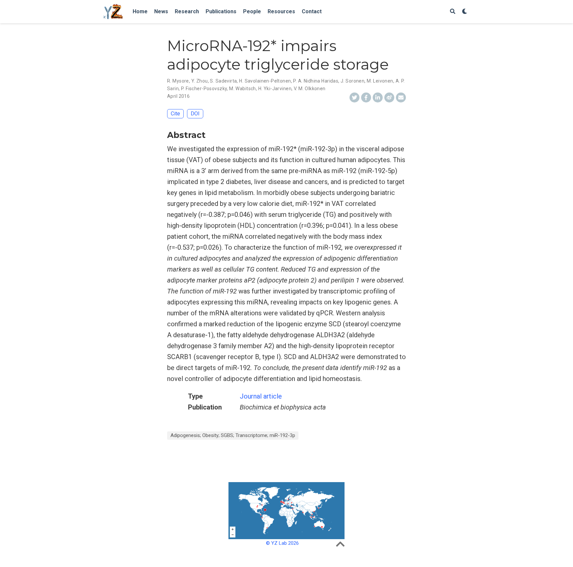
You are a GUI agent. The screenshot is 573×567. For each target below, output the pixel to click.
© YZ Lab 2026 (282, 543)
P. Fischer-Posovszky (204, 88)
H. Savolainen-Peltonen (265, 81)
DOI (195, 113)
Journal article (261, 396)
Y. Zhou (199, 81)
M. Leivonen (380, 81)
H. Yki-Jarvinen (274, 88)
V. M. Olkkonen (310, 88)
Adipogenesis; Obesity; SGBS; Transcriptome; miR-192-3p (232, 435)
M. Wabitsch (242, 88)
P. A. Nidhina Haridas (315, 81)
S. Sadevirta (223, 81)
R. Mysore (178, 81)
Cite (175, 113)
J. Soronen (352, 81)
